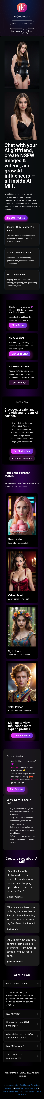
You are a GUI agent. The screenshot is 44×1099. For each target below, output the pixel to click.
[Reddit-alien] (20, 16)
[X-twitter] (28, 16)
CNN (21, 1091)
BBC (36, 1088)
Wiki (17, 1088)
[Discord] (24, 16)
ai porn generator (11, 1085)
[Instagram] (16, 16)
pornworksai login (10, 1091)
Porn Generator (26, 1088)
